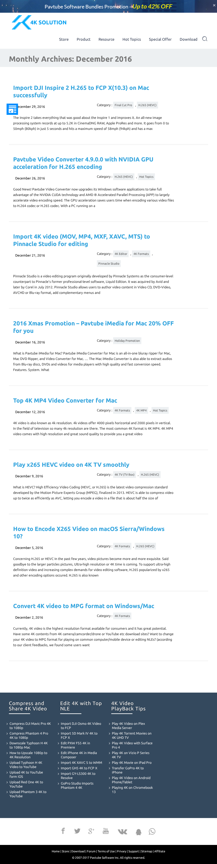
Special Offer (160, 39)
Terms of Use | (107, 851)
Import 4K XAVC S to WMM (81, 762)
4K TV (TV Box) (125, 474)
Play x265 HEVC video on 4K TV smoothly (71, 464)
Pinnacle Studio (108, 263)
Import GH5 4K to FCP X (79, 768)
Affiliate (159, 851)
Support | (134, 851)
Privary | (122, 851)
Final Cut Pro (123, 105)
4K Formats (141, 254)
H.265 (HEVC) (147, 105)
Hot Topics (131, 39)
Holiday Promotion (127, 340)
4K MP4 (141, 410)
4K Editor (121, 254)
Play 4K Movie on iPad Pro (132, 762)
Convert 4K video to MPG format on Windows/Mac (83, 606)
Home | (56, 851)
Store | (66, 851)
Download (189, 39)
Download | (78, 851)
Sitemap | (147, 851)
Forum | (92, 851)
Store (64, 39)
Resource (106, 39)
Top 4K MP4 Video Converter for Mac (65, 400)
